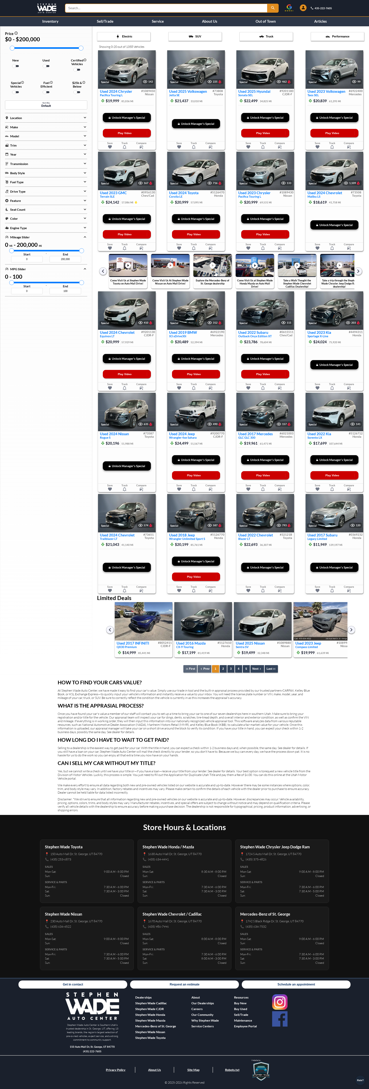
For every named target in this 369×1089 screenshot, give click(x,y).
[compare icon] (141, 147)
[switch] (15, 66)
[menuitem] (155, 1003)
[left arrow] (103, 271)
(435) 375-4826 (253, 859)
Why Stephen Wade (205, 1020)
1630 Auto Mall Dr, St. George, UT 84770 (172, 854)
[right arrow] (358, 271)
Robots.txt (232, 1070)
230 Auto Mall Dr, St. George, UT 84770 (73, 921)
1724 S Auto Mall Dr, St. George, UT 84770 (270, 854)
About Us (209, 21)
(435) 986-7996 (156, 926)
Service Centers (202, 1026)
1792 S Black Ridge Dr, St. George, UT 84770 (271, 921)
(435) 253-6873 (58, 859)
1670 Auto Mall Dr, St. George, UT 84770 (172, 921)
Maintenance (243, 1020)
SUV (198, 36)
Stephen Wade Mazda (150, 1020)
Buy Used (240, 1009)
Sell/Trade (105, 21)
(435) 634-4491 (156, 859)
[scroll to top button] (360, 1069)
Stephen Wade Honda (150, 1014)
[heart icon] (110, 147)
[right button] (151, 70)
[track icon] (124, 147)
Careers (197, 1009)
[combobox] (166, 8)
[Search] (273, 8)
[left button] (103, 70)
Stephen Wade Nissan (150, 1032)
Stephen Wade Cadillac (151, 1003)
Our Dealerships (202, 1003)
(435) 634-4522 (58, 926)
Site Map (193, 1070)
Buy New (240, 1003)
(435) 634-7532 (253, 926)
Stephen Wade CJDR (149, 1009)
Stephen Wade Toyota (150, 1037)
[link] (280, 1002)
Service (158, 21)
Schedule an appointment (296, 984)
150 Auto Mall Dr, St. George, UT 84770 (73, 854)
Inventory (50, 21)
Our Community (202, 1014)
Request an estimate (184, 984)
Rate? (360, 1080)
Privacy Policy (115, 1070)
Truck (269, 36)
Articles (320, 21)
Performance (340, 36)
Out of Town (266, 21)
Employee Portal (245, 1026)
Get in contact (73, 984)
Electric (127, 36)
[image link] (92, 1019)
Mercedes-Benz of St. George (155, 1026)
